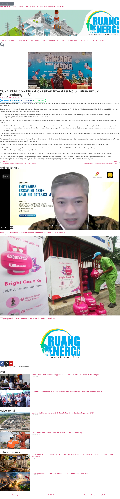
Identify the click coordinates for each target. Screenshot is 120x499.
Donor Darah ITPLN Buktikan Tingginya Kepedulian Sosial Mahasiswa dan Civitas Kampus (65, 375)
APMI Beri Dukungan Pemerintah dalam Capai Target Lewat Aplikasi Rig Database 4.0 (32, 232)
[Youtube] (11, 363)
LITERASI (84, 40)
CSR (62, 40)
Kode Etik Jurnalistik (53, 495)
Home (4, 40)
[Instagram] (6, 363)
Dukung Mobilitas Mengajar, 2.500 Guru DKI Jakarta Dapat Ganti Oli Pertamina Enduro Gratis (67, 391)
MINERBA (22, 40)
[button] (5, 100)
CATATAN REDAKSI (98, 40)
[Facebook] (2, 363)
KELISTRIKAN (34, 40)
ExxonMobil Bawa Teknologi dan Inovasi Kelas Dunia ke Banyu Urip (57, 433)
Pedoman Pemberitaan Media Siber (96, 495)
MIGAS (11, 40)
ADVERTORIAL (72, 40)
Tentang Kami (16, 495)
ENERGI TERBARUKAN (50, 40)
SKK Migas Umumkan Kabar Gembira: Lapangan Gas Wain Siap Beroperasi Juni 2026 (32, 6)
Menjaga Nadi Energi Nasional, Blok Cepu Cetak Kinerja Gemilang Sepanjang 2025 (63, 413)
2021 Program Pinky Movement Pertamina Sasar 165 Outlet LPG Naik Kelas (28, 318)
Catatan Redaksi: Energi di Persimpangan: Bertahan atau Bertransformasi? (60, 473)
